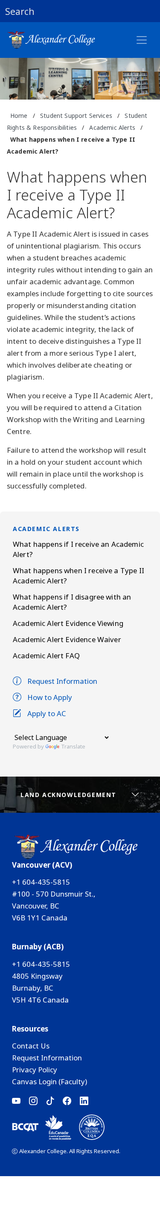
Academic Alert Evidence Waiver (67, 639)
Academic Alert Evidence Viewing (68, 623)
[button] (80, 11)
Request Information (62, 681)
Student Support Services (76, 115)
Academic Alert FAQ (46, 655)
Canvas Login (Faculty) (49, 1081)
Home (19, 115)
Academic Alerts (112, 127)
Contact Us (30, 1046)
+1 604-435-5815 (41, 882)
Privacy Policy (34, 1069)
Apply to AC (46, 713)
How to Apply (49, 697)
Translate (73, 746)
